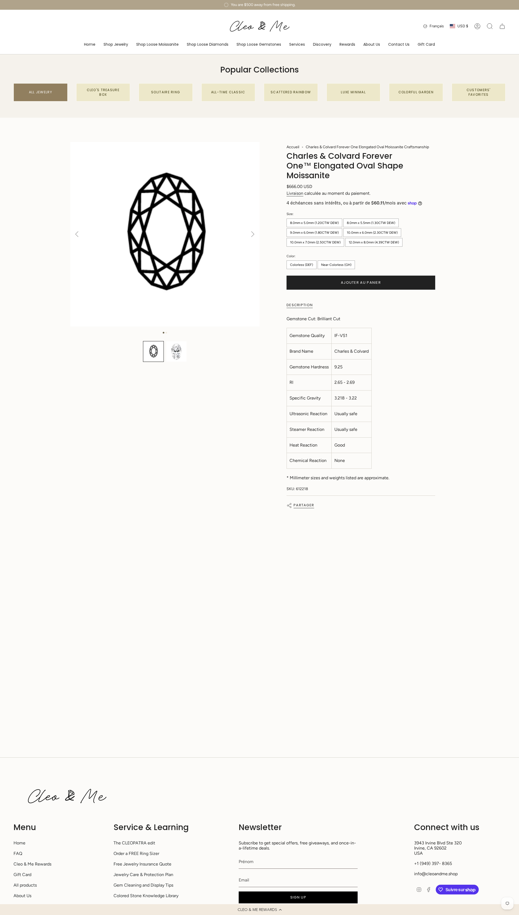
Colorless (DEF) (301, 265)
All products (25, 885)
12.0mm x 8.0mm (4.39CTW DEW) (374, 242)
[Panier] (502, 26)
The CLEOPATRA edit (134, 842)
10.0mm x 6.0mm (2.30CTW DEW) (372, 232)
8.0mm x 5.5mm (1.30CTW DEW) (371, 223)
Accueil (293, 147)
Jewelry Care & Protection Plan (143, 874)
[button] (259, 909)
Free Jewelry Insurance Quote (142, 864)
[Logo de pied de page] (67, 796)
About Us (22, 895)
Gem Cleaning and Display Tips (143, 885)
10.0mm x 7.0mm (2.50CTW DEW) (315, 242)
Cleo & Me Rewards (32, 864)
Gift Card (22, 874)
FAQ (18, 853)
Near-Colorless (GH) (336, 265)
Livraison (295, 193)
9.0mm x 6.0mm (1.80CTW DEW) (314, 232)
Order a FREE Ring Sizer (136, 853)
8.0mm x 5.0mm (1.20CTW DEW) (314, 223)
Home (19, 842)
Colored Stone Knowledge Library (146, 895)
